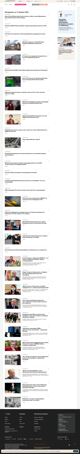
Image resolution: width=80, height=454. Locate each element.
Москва (65, 1)
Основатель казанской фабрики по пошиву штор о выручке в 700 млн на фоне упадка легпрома (66, 28)
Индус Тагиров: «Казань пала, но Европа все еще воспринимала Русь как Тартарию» (34, 273)
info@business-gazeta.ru (63, 421)
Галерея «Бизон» (37, 428)
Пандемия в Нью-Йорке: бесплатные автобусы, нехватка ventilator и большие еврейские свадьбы (35, 316)
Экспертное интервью (41, 414)
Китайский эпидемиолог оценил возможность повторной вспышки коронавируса (25, 154)
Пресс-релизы (7, 423)
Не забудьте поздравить (39, 419)
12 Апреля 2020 (7, 14)
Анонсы (21, 417)
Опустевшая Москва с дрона (31, 139)
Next (73, 32)
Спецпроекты (37, 426)
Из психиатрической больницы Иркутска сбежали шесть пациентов (26, 250)
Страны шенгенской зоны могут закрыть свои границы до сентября (34, 236)
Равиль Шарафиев (68, 14)
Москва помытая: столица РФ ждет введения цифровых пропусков (33, 42)
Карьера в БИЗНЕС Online (10, 428)
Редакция (7, 426)
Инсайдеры (36, 423)
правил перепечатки (45, 448)
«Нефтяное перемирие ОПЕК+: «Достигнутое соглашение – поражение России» (34, 330)
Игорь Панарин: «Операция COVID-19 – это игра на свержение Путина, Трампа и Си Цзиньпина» (35, 259)
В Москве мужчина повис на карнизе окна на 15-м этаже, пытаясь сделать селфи (25, 92)
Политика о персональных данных (40, 444)
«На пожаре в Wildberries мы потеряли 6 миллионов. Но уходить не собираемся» (66, 22)
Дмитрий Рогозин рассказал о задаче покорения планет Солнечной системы (34, 222)
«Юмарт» (66, 15)
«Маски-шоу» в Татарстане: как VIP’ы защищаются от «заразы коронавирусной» (35, 286)
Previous (59, 32)
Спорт (8, 414)
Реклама (21, 426)
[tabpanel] (66, 21)
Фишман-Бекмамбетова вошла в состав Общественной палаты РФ (34, 116)
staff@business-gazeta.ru (63, 430)
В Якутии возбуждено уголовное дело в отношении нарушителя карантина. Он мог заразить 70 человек (24, 212)
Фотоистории (22, 423)
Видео (21, 419)
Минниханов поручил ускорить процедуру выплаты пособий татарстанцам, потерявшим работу (23, 163)
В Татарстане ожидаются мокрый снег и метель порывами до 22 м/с (34, 56)
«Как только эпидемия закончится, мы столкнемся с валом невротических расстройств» (34, 301)
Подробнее (58, 451)
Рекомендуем (61, 48)
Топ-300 (35, 430)
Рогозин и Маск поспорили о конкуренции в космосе (21, 172)
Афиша (6, 417)
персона (60, 11)
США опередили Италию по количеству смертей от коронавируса (25, 190)
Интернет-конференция (38, 417)
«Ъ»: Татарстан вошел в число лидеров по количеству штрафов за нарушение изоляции (35, 358)
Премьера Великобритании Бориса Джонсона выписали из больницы (26, 70)
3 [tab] (65, 58)
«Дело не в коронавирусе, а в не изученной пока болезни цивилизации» (34, 371)
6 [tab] (67, 58)
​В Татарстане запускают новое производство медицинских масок (25, 34)
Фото (20, 421)
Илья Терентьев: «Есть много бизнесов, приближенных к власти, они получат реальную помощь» (34, 386)
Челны (58, 1)
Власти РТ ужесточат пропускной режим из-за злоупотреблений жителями (34, 78)
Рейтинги (36, 421)
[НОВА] (20, 4)
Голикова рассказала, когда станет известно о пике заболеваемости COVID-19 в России (26, 130)
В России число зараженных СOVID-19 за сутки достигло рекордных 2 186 (34, 198)
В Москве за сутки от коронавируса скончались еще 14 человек (33, 399)
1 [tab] (64, 58)
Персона (6, 419)
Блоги (6, 421)
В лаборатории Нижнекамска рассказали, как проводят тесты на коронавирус (25, 181)
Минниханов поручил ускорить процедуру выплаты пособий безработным (35, 102)
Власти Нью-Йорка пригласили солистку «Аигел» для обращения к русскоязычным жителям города (25, 16)
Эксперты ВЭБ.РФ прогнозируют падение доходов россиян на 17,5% (26, 26)
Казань (6, 4)
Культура (22, 414)
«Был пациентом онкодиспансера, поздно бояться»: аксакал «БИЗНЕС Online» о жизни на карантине (35, 344)
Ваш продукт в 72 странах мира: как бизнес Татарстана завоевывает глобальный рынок (66, 51)
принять (75, 451)
